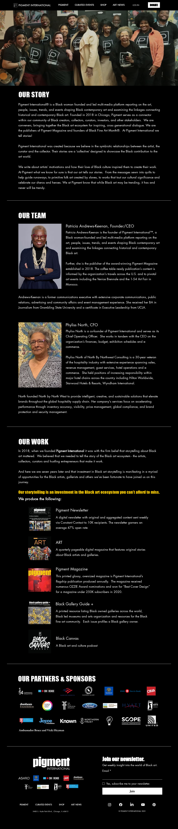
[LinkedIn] (132, 805)
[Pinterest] (154, 805)
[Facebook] (121, 805)
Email (106, 771)
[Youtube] (143, 805)
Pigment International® (34, 104)
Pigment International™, (138, 232)
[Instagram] (109, 805)
